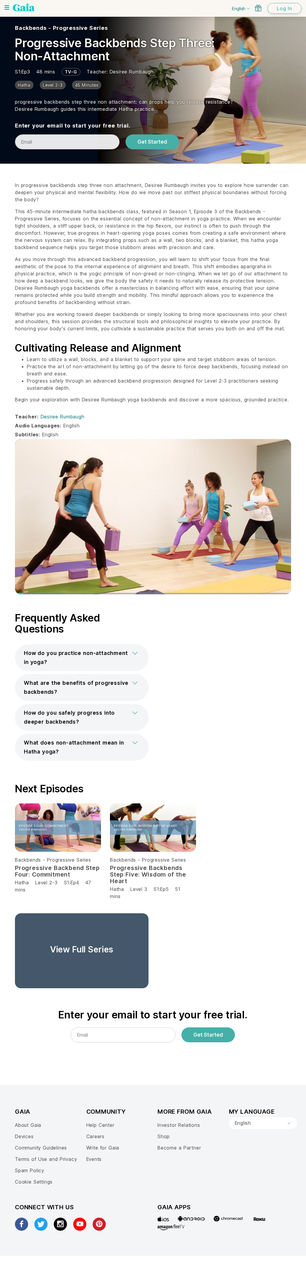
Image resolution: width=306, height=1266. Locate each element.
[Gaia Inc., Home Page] (24, 7)
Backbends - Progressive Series (61, 28)
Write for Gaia (103, 1148)
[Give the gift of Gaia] (258, 8)
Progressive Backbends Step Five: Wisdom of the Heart (148, 874)
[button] (82, 658)
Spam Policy (29, 1170)
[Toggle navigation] (6, 7)
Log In (284, 8)
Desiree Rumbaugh (132, 72)
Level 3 (138, 889)
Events (94, 1159)
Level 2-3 (46, 883)
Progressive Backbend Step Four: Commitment (57, 871)
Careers (95, 1136)
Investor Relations (178, 1125)
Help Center (100, 1125)
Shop (163, 1136)
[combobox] (263, 1123)
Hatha (22, 883)
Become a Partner (179, 1148)
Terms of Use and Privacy (46, 1159)
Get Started (152, 142)
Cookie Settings (34, 1182)
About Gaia (28, 1125)
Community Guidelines (41, 1148)
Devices (24, 1136)
